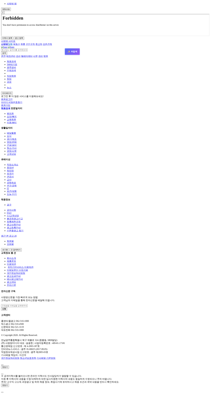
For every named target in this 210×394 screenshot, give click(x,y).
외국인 (10, 173)
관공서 (10, 176)
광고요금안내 (14, 276)
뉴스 (9, 87)
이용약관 (11, 264)
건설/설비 (12, 145)
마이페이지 (7, 93)
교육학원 (11, 119)
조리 (18, 56)
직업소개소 (12, 164)
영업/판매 (12, 142)
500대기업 (12, 64)
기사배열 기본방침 (46, 358)
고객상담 (11, 154)
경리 (40, 56)
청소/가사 (12, 148)
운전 (3, 56)
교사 (9, 179)
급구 (9, 205)
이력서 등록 (7, 38)
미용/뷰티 (12, 122)
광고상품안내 (14, 224)
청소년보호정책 (28, 358)
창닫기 (5, 367)
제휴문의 (11, 261)
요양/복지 (12, 116)
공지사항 (11, 210)
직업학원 (11, 76)
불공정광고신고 (15, 218)
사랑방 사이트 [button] (8, 41)
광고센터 (11, 282)
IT (8, 188)
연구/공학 (12, 185)
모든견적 (47, 44)
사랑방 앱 (12, 3)
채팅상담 (6, 9)
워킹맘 (10, 170)
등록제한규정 (14, 221)
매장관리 (10, 56)
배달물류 (11, 133)
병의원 (10, 113)
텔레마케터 (27, 56)
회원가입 (5, 105)
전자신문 (11, 285)
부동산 (16, 44)
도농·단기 (12, 194)
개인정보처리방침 (16, 273)
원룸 (23, 44)
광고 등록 (19, 38)
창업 (9, 79)
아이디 (5, 102)
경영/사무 (12, 151)
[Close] (2, 364)
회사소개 (11, 258)
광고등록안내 (14, 227)
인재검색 (11, 70)
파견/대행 (12, 191)
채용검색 (11, 61)
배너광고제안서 (15, 279)
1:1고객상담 (13, 215)
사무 (35, 56)
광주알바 (11, 67)
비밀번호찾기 (15, 102)
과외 (9, 82)
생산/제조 (12, 139)
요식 (9, 136)
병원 (45, 56)
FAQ (9, 213)
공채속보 (11, 182)
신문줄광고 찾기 (15, 230)
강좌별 (10, 244)
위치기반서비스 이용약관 (20, 267)
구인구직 (30, 44)
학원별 (10, 241)
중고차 (38, 44)
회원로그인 (7, 99)
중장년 (10, 167)
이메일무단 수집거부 (17, 270)
